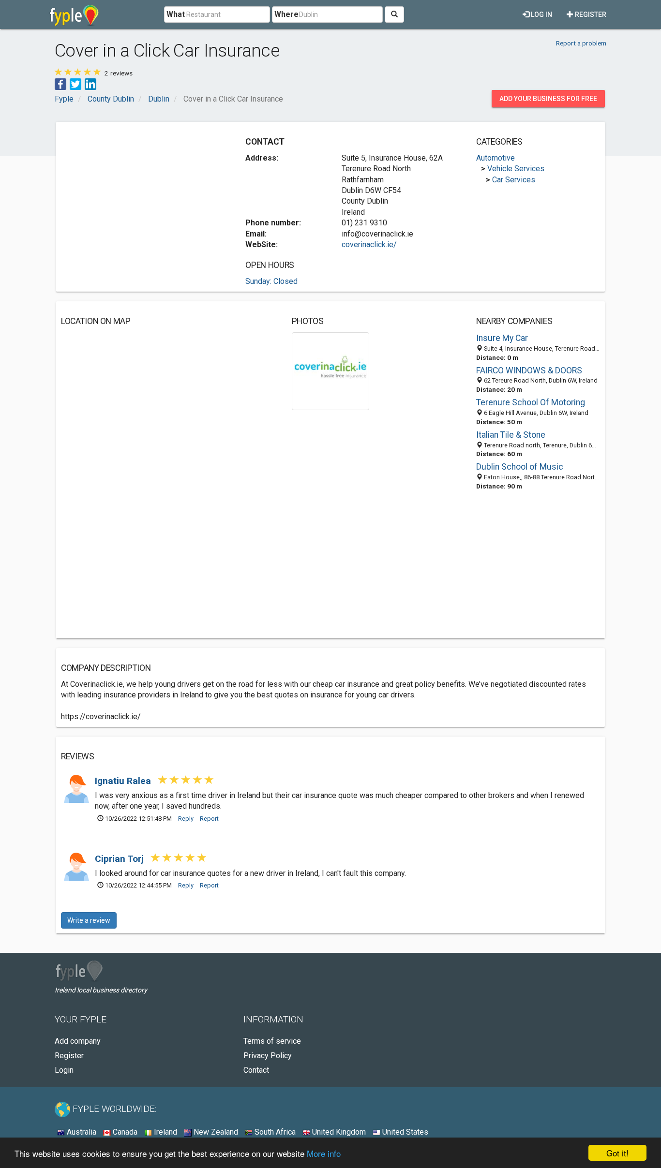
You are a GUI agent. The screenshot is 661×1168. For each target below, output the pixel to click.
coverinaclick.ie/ (369, 244)
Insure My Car (502, 338)
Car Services (513, 179)
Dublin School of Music (519, 467)
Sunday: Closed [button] (271, 281)
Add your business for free (548, 99)
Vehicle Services (515, 168)
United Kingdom (338, 1132)
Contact (256, 1070)
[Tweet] (75, 83)
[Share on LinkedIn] (90, 83)
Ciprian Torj (120, 858)
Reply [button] (186, 818)
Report (209, 818)
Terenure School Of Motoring (530, 402)
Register (589, 14)
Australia (80, 1132)
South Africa (274, 1132)
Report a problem (581, 43)
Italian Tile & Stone (510, 435)
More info (324, 1153)
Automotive (495, 158)
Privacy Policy (267, 1055)
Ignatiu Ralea (124, 780)
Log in (540, 14)
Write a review (88, 920)
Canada (124, 1132)
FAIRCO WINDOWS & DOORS (529, 370)
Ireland (164, 1132)
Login (64, 1070)
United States (404, 1132)
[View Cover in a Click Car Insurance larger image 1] (331, 370)
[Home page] (74, 14)
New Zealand (215, 1132)
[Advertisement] (142, 194)
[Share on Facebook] (60, 83)
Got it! (617, 1153)
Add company (78, 1041)
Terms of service (272, 1041)
